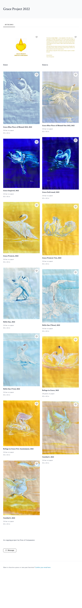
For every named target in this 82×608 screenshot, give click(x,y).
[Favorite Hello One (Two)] (37, 336)
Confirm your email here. (43, 567)
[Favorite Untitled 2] (37, 464)
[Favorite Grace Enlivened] (76, 140)
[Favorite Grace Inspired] (37, 142)
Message (11, 550)
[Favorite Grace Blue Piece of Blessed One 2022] (76, 75)
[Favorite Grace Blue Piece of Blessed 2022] (37, 75)
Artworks (9, 25)
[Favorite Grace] (37, 37)
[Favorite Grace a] (76, 37)
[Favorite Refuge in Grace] (76, 340)
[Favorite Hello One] (37, 271)
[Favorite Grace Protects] (37, 205)
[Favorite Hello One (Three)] (76, 272)
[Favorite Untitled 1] (76, 404)
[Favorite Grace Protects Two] (76, 207)
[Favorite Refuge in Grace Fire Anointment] (37, 404)
